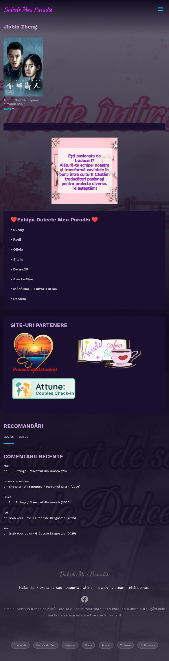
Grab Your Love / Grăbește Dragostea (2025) (42, 518)
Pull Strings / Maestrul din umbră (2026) (40, 471)
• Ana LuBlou (22, 279)
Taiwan (102, 587)
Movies (9, 436)
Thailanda (25, 587)
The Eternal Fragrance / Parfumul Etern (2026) (44, 486)
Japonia (72, 587)
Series (23, 436)
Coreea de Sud (49, 587)
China (87, 587)
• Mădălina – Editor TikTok (34, 289)
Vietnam (118, 587)
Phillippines (139, 587)
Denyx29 (20, 269)
